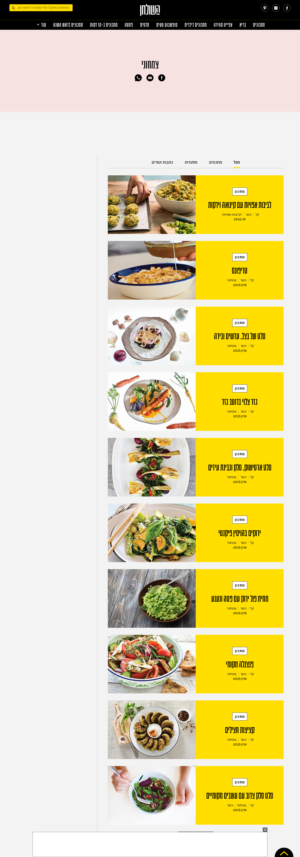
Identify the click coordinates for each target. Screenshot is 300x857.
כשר (248, 214)
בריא (243, 25)
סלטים (144, 25)
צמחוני (231, 280)
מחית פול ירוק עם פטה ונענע (239, 599)
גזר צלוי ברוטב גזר (240, 402)
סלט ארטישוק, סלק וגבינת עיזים (239, 467)
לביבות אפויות (232, 214)
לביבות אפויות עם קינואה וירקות (239, 205)
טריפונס (240, 270)
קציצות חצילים (240, 730)
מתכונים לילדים (196, 25)
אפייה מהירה (223, 25)
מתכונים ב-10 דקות (104, 25)
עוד (43, 25)
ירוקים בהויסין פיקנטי (239, 533)
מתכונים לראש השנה (68, 25)
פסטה (129, 25)
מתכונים (259, 25)
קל (257, 214)
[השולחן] (150, 12)
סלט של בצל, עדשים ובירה (239, 336)
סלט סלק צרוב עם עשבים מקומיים (239, 796)
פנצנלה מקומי (240, 664)
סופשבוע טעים (167, 25)
